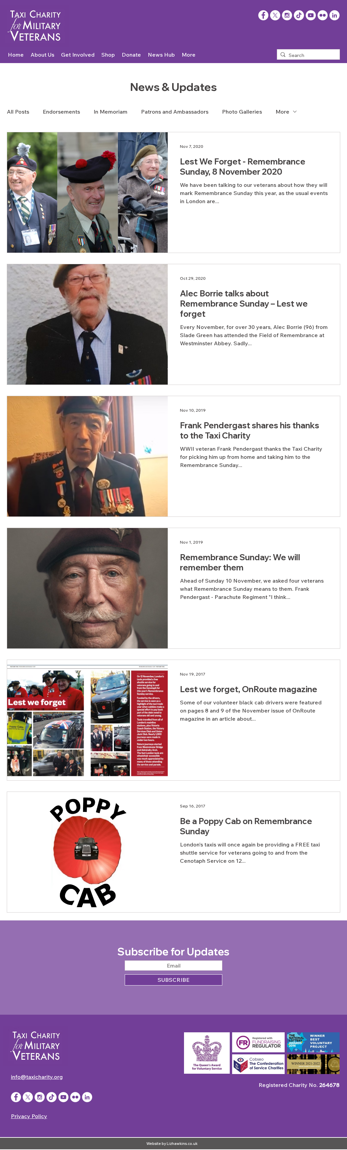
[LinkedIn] (334, 15)
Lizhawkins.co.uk (182, 1143)
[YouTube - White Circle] (311, 15)
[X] (275, 15)
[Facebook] (263, 15)
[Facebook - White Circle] (16, 1097)
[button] (42, 55)
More (282, 111)
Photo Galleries (242, 111)
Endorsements (61, 111)
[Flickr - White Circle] (323, 15)
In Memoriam (110, 111)
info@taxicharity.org (37, 1076)
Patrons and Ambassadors (174, 111)
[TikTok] (299, 15)
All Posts (18, 111)
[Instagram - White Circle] (287, 15)
